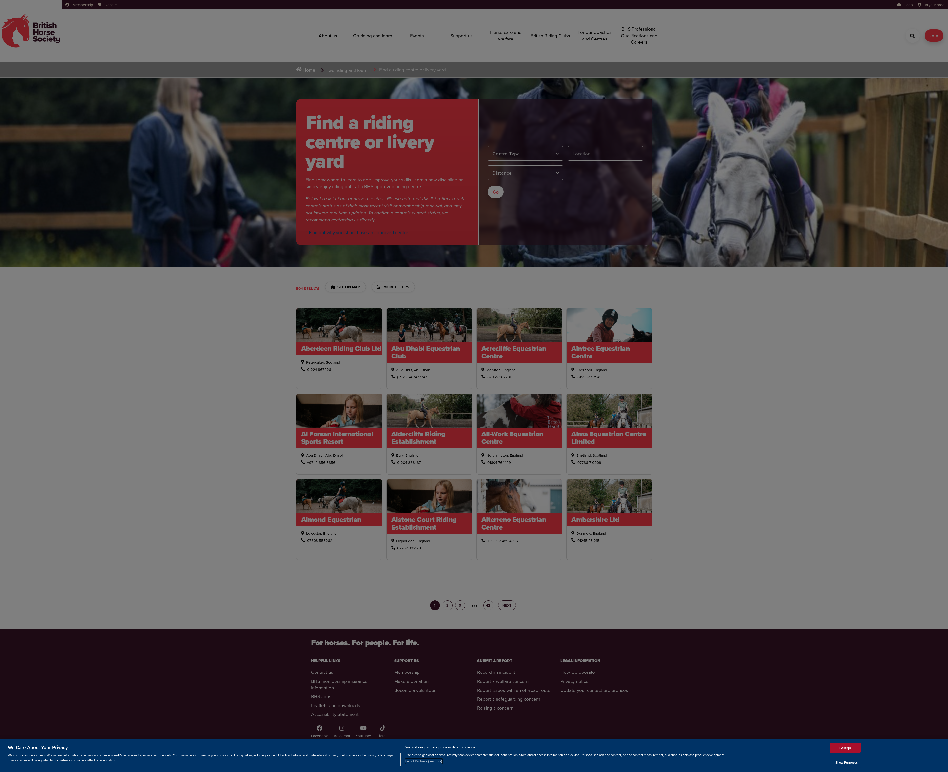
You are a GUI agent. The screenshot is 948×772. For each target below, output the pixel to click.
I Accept (845, 747)
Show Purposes (846, 762)
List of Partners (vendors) (423, 761)
